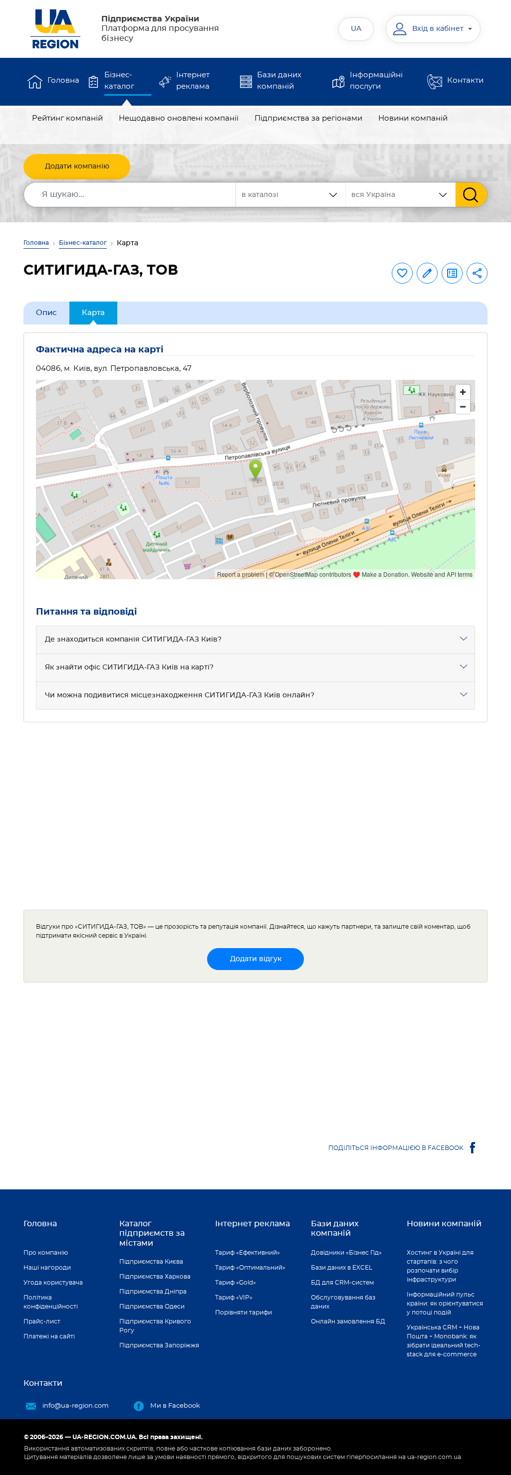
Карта (93, 313)
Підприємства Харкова (155, 1277)
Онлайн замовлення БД (348, 1321)
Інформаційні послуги (376, 80)
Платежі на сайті (49, 1336)
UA (356, 28)
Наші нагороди (47, 1268)
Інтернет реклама (193, 80)
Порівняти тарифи (243, 1312)
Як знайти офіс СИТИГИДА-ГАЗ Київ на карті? (129, 667)
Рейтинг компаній (67, 118)
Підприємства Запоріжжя (159, 1345)
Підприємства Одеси (152, 1307)
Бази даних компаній (279, 80)
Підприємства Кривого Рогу (155, 1325)
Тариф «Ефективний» (247, 1253)
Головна (63, 80)
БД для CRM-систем (342, 1283)
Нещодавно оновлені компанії (179, 118)
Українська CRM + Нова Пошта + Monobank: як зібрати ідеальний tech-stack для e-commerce (444, 1340)
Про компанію (45, 1253)
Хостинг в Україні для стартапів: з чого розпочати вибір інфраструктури (440, 1266)
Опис (46, 313)
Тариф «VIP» (234, 1298)
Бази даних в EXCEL (341, 1268)
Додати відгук (255, 959)
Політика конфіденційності (50, 1302)
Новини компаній (413, 118)
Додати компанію (77, 166)
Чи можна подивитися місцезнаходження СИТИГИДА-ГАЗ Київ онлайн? (179, 695)
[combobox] (401, 194)
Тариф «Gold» (235, 1283)
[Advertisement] (255, 816)
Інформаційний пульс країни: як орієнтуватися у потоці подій (445, 1303)
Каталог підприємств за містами (152, 1233)
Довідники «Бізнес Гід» (346, 1253)
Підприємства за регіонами (308, 118)
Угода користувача (53, 1283)
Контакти (465, 80)
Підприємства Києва (151, 1262)
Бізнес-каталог (119, 80)
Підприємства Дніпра (153, 1292)
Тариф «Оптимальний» (250, 1268)
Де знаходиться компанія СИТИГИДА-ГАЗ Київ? (133, 639)
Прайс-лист (41, 1321)
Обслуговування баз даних (343, 1302)
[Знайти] (471, 194)
